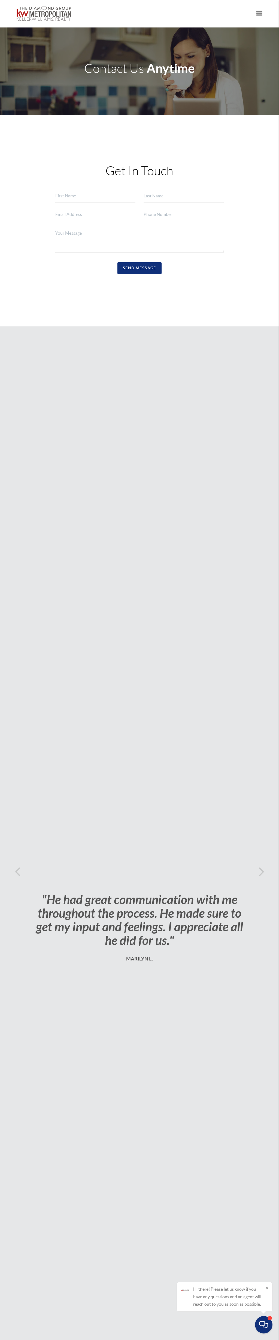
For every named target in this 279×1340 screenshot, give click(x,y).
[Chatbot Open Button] (263, 1324)
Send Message (139, 268)
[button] (19, 872)
